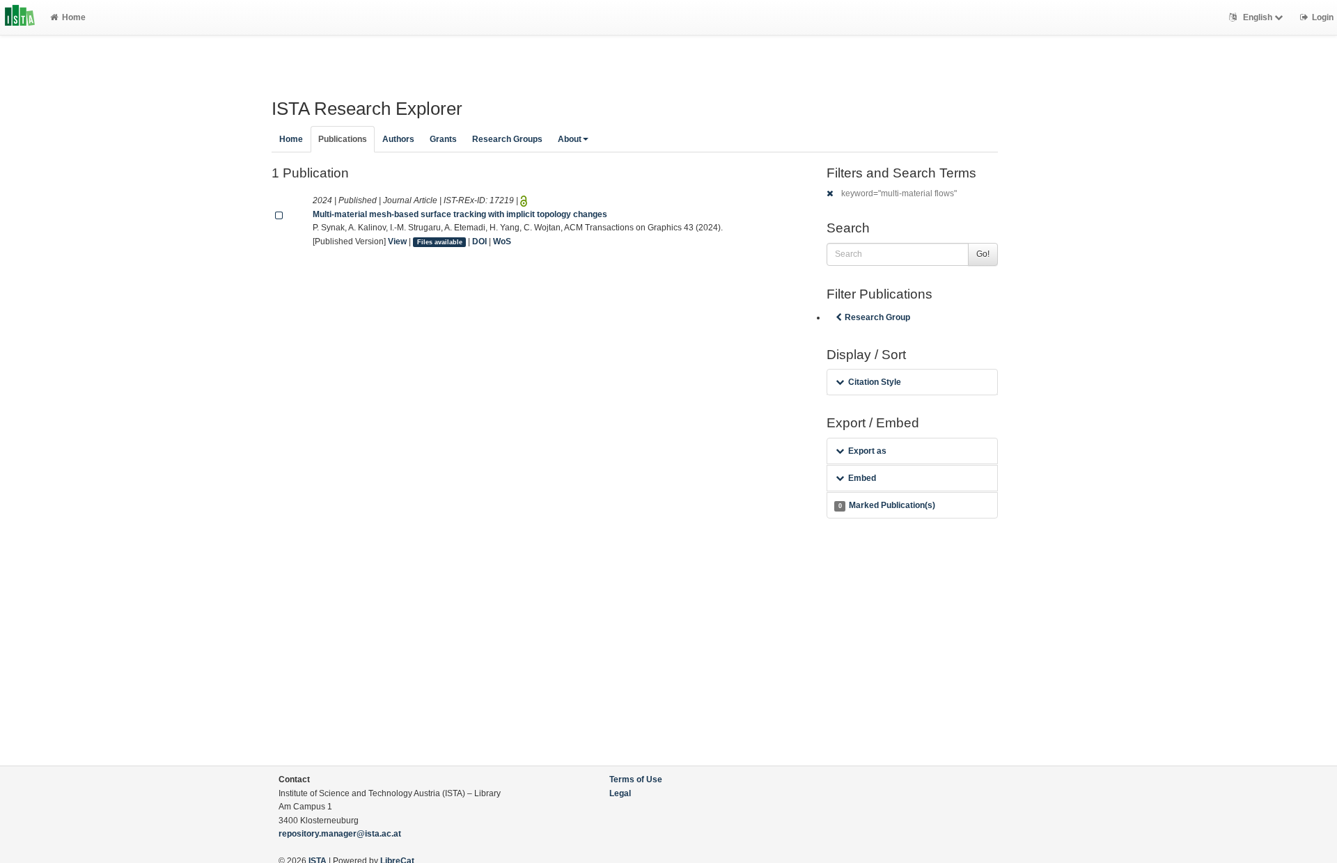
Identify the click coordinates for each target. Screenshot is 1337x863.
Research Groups (507, 139)
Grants (443, 139)
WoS (502, 241)
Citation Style (874, 382)
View (397, 241)
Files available (439, 242)
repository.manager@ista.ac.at (340, 834)
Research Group (877, 317)
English (1257, 17)
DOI (479, 241)
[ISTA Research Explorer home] (20, 17)
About (569, 139)
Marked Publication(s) (886, 505)
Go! (983, 254)
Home (74, 17)
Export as (867, 451)
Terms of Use (635, 779)
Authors (398, 139)
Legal (620, 793)
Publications (342, 139)
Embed (862, 478)
